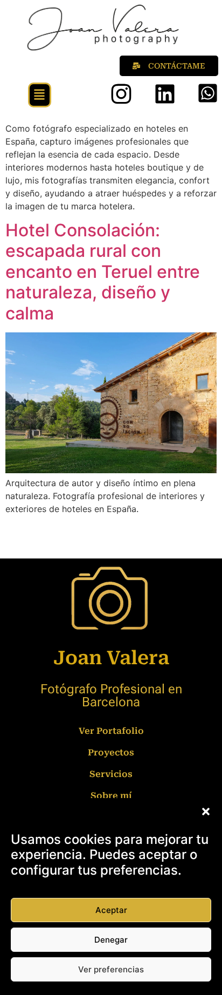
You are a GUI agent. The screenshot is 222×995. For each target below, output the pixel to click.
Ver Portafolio (111, 731)
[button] (205, 811)
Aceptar (111, 910)
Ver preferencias (111, 969)
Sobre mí (111, 795)
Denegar (111, 940)
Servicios (111, 774)
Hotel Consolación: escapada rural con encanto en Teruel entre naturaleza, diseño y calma (102, 272)
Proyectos (111, 752)
